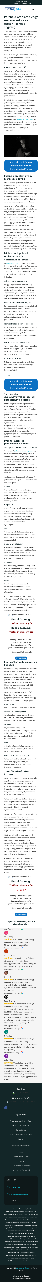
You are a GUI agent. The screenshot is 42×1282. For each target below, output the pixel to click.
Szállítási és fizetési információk (21, 1134)
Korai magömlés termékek (21, 1166)
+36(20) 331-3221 (21, 2)
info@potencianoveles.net (19, 1194)
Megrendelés (21, 658)
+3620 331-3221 (18, 1187)
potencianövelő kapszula (23, 451)
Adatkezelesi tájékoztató (21, 1125)
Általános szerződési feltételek (21, 1121)
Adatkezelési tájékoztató (21, 1276)
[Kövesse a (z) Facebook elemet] (5, 1107)
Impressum (11, 1200)
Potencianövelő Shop (21, 1157)
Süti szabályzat (21, 1130)
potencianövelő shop (25, 119)
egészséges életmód (14, 263)
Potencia (21, 1161)
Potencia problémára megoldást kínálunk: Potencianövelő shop (21, 165)
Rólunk (21, 1152)
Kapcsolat (21, 1139)
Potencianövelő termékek (21, 1170)
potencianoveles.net (23, 1268)
